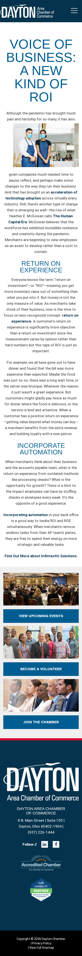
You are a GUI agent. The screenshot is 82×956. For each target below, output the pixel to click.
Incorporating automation (25, 515)
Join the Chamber (41, 722)
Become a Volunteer (41, 669)
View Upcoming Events (41, 616)
